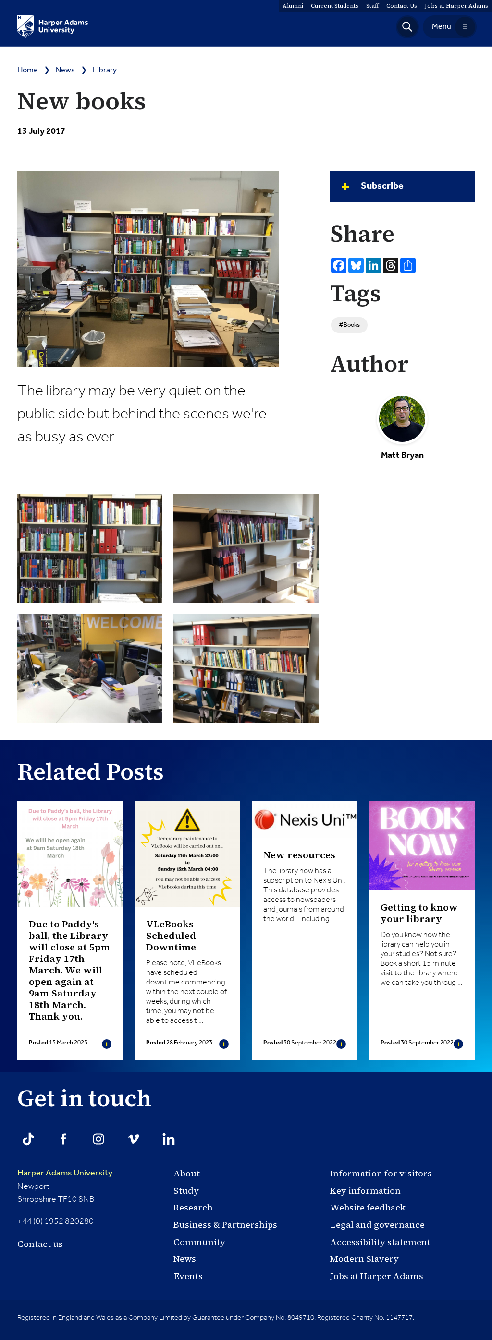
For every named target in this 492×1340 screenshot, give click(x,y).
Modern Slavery (364, 1259)
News (65, 70)
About (186, 1173)
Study (186, 1191)
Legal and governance (377, 1225)
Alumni (293, 6)
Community (199, 1242)
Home (27, 70)
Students (334, 6)
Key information (365, 1191)
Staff (372, 6)
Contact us (40, 1244)
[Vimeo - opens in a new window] (134, 1139)
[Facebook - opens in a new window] (63, 1139)
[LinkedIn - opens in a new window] (169, 1139)
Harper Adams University (64, 1173)
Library (105, 70)
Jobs (456, 6)
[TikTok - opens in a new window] (28, 1139)
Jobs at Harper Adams (376, 1276)
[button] (407, 26)
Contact (401, 6)
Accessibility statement (380, 1242)
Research (193, 1207)
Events (188, 1276)
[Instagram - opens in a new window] (98, 1139)
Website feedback (368, 1207)
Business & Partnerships (225, 1225)
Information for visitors (381, 1173)
